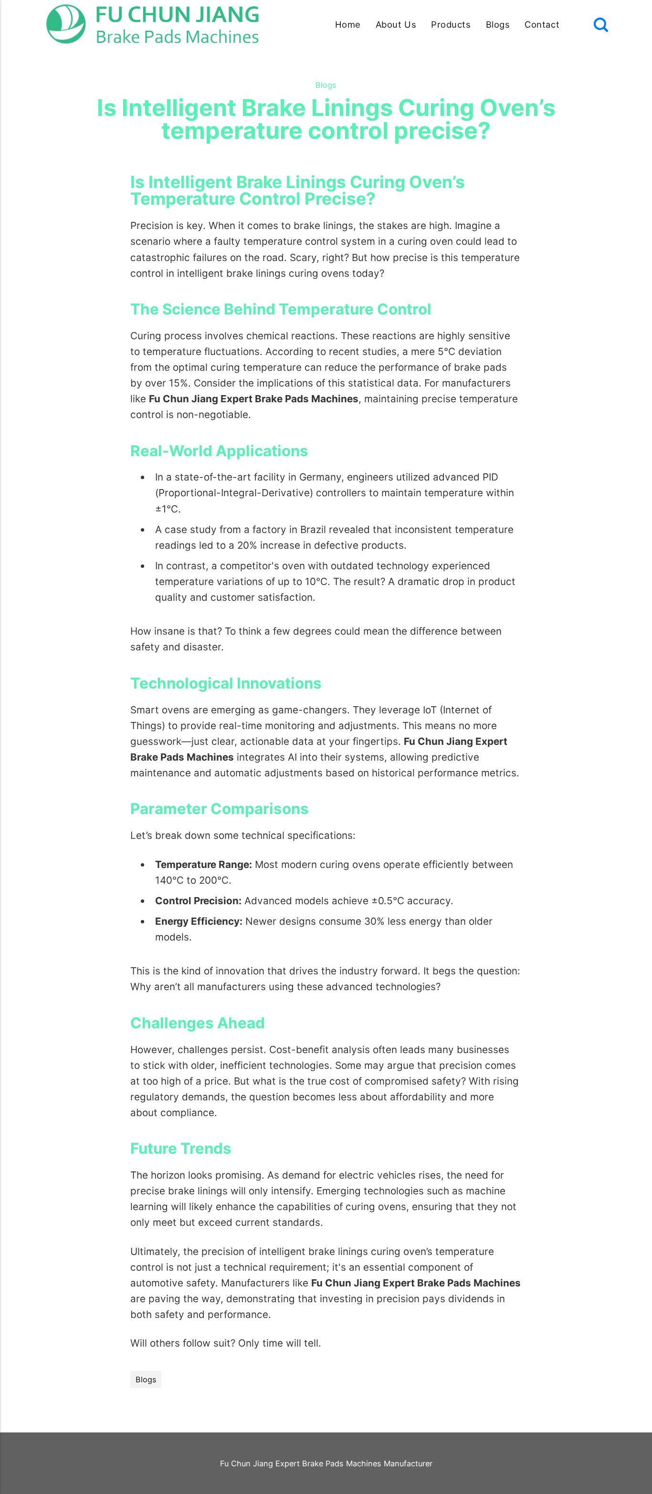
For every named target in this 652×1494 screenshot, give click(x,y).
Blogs (498, 24)
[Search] (601, 25)
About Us (396, 24)
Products (451, 24)
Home (348, 24)
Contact (542, 24)
